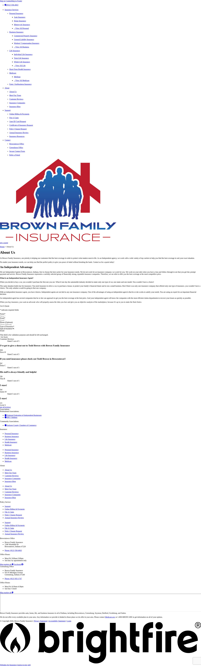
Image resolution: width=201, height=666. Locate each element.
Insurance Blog (14, 107)
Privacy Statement (40, 621)
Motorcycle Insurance (22, 25)
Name (2, 314)
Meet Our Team (15, 95)
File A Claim (14, 118)
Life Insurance (14, 51)
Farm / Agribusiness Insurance (20, 84)
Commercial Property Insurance (25, 36)
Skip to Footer (17, 1)
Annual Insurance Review (18, 133)
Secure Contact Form (17, 151)
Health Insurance (11, 442)
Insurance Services (11, 10)
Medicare (12, 73)
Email (2, 318)
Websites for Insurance (15, 665)
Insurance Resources (16, 136)
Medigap (17, 77)
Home (2, 247)
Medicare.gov (110, 617)
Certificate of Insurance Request (21, 125)
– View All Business (21, 47)
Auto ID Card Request (17, 121)
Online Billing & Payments (19, 114)
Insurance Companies (17, 103)
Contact (7, 140)
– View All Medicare (21, 80)
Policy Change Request (18, 129)
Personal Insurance (16, 13)
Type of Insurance (7, 326)
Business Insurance (16, 32)
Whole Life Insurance (22, 62)
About (7, 88)
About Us (13, 92)
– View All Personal (21, 28)
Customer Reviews (16, 99)
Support (7, 110)
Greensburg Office (16, 148)
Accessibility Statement (56, 621)
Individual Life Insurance (23, 54)
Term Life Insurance (21, 58)
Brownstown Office (16, 144)
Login (69, 621)
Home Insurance (20, 21)
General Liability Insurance (24, 40)
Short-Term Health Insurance (20, 69)
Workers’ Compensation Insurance (26, 43)
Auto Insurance (19, 17)
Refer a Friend (14, 155)
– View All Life (19, 66)
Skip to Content (6, 1)
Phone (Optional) (6, 322)
